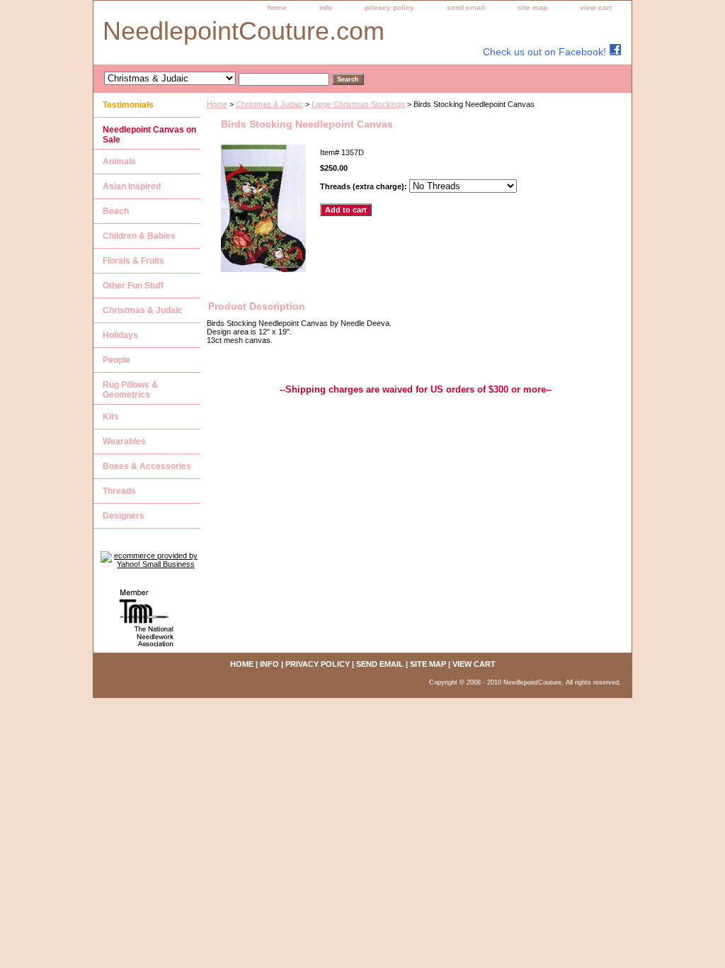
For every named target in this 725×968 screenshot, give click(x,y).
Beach (116, 211)
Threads (119, 491)
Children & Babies (139, 236)
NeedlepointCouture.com (243, 30)
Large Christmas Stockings (358, 104)
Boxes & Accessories (147, 466)
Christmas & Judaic (269, 104)
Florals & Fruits (133, 261)
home (277, 7)
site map (532, 7)
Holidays (120, 335)
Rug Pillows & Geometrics (130, 390)
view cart (596, 7)
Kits (111, 417)
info (325, 7)
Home (217, 104)
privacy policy (389, 7)
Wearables (124, 441)
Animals (119, 162)
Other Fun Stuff (133, 286)
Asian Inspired (132, 186)
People (116, 360)
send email (466, 7)
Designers (123, 516)
